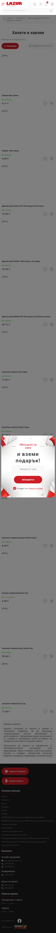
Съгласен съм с (29, 488)
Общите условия (36, 488)
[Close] (52, 439)
